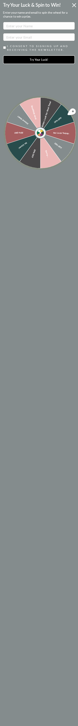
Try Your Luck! (39, 59)
